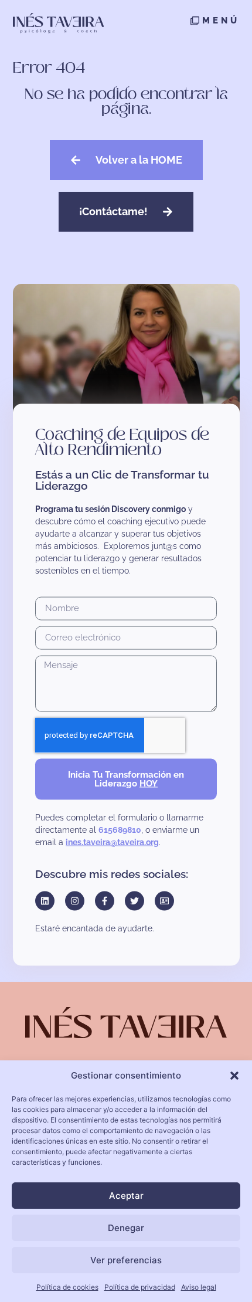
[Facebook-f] (104, 901)
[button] (234, 1075)
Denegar (126, 1227)
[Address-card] (164, 901)
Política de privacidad (139, 1287)
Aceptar (126, 1195)
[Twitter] (134, 901)
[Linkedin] (45, 901)
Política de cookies (67, 1287)
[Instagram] (74, 901)
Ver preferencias (126, 1260)
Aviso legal (198, 1287)
